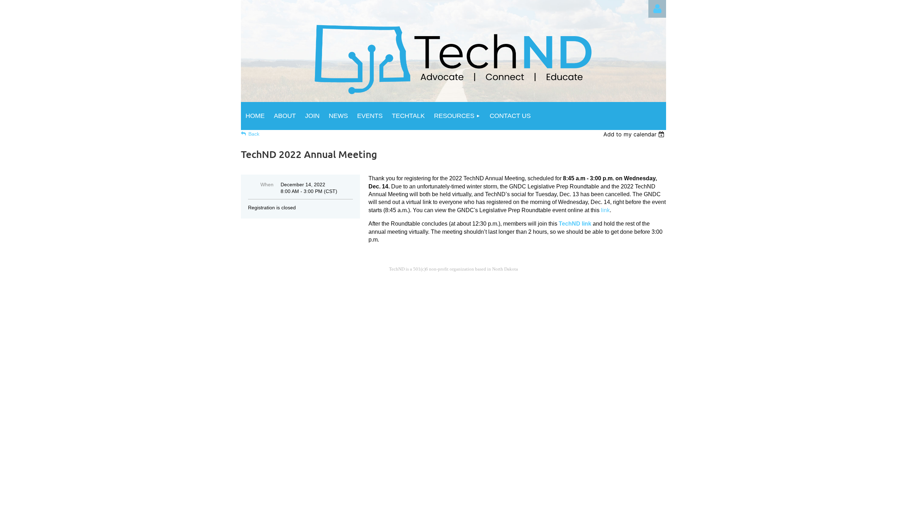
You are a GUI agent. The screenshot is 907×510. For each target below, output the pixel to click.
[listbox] (634, 134)
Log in (657, 9)
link (605, 210)
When (267, 184)
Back (253, 134)
